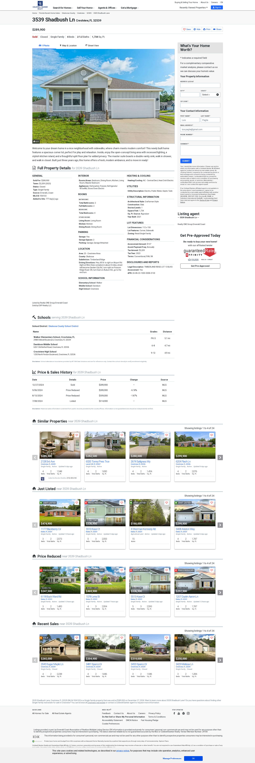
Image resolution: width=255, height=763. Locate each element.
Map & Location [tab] (69, 45)
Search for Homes (62, 7)
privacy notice (122, 750)
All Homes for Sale (40, 713)
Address (187, 81)
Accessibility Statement (112, 720)
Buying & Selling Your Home (186, 2)
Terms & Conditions (157, 717)
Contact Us (119, 713)
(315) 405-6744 (71, 478)
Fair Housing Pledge (149, 720)
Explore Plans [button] (164, 741)
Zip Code (184, 101)
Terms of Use (204, 200)
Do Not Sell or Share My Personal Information (123, 717)
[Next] (220, 457)
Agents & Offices (107, 7)
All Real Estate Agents (61, 713)
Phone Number (186, 134)
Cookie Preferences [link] (111, 724)
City (182, 91)
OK (193, 758)
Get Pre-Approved (200, 266)
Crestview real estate (96, 703)
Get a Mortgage (129, 7)
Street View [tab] (93, 45)
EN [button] (222, 2)
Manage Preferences (172, 758)
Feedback (106, 713)
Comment (184, 144)
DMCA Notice (132, 720)
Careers (214, 2)
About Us (204, 2)
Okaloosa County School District (63, 326)
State (203, 91)
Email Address (186, 125)
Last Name (205, 116)
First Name (185, 116)
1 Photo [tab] (45, 45)
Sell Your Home (85, 7)
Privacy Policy (155, 713)
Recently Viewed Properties (193, 7)
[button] (217, 7)
